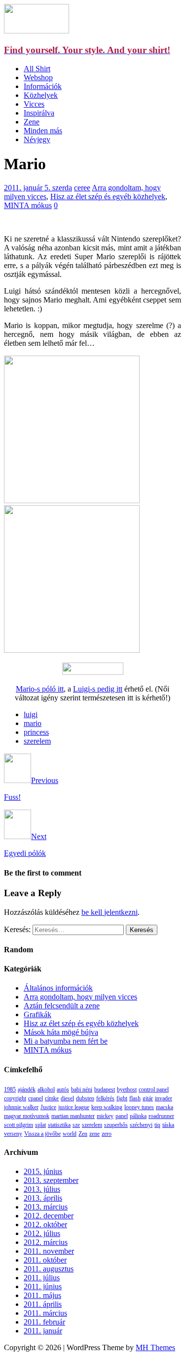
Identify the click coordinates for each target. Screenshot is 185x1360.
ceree (82, 187)
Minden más (43, 130)
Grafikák (37, 1014)
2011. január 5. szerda (38, 187)
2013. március (46, 1207)
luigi (30, 714)
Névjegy (37, 139)
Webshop (38, 77)
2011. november (49, 1251)
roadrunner (161, 1116)
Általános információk (58, 988)
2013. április (43, 1198)
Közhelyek (41, 95)
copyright (15, 1098)
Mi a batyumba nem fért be (66, 1041)
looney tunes (139, 1107)
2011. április (43, 1304)
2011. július (42, 1277)
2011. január (43, 1331)
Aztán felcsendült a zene (62, 1005)
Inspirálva (39, 113)
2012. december (49, 1215)
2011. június (43, 1286)
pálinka (138, 1116)
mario (32, 723)
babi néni (81, 1089)
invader (163, 1098)
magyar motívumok (26, 1116)
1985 (10, 1089)
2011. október (45, 1260)
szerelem (37, 741)
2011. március (45, 1313)
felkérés (105, 1098)
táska (168, 1124)
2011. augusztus (49, 1269)
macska (164, 1107)
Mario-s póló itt (40, 689)
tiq (157, 1124)
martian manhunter (73, 1116)
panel (121, 1116)
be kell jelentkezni (109, 912)
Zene (31, 122)
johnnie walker (21, 1107)
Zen (82, 1133)
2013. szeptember (51, 1180)
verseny (13, 1133)
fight (121, 1098)
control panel (154, 1089)
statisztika (59, 1124)
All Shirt (37, 68)
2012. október (45, 1224)
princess (36, 732)
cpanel (35, 1098)
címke (52, 1098)
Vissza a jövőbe (42, 1133)
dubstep (85, 1098)
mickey (105, 1116)
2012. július (42, 1233)
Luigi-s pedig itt (97, 689)
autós (63, 1089)
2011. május (42, 1295)
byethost (127, 1089)
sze (76, 1124)
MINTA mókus (28, 205)
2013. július (42, 1189)
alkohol (46, 1089)
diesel (67, 1098)
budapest (104, 1089)
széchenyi (141, 1124)
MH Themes (155, 1347)
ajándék (27, 1089)
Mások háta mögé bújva (61, 1032)
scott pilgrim (18, 1124)
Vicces (34, 104)
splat (40, 1124)
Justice (48, 1107)
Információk (43, 86)
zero (106, 1133)
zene (94, 1133)
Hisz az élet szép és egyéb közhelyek (107, 196)
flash (135, 1098)
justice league (73, 1107)
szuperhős (116, 1124)
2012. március (46, 1242)
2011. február (44, 1322)
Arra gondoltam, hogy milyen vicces (80, 997)
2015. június (43, 1171)
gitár (148, 1098)
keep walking (106, 1107)
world (69, 1133)
